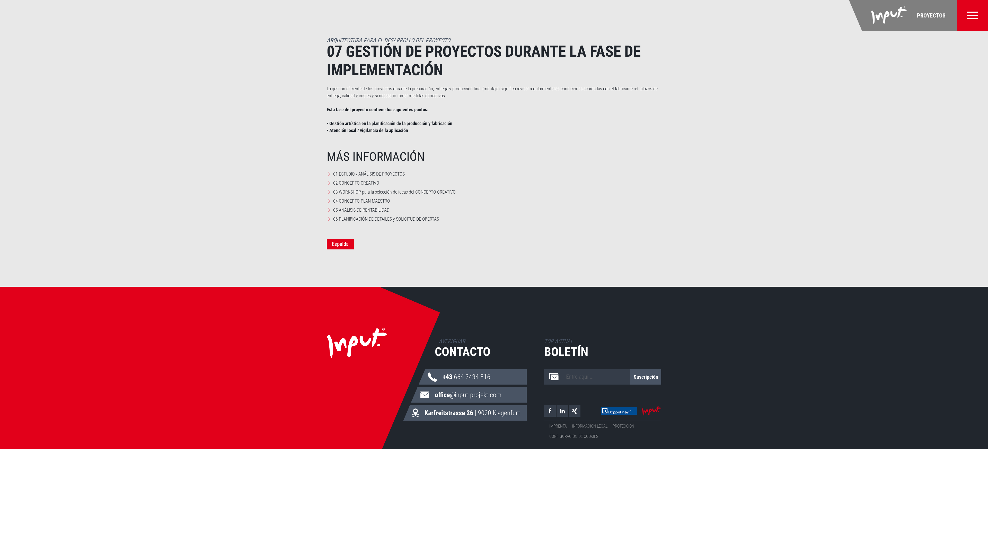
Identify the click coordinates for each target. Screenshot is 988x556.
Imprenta (558, 426)
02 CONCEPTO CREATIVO (356, 183)
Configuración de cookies (573, 436)
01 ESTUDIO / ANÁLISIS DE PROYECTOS (369, 174)
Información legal (589, 426)
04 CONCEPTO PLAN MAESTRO (361, 201)
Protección (623, 426)
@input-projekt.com (468, 395)
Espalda (340, 244)
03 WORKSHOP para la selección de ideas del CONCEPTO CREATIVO (394, 192)
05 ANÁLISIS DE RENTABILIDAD (361, 210)
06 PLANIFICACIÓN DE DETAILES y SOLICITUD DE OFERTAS (386, 219)
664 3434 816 (466, 377)
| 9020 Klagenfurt (472, 413)
